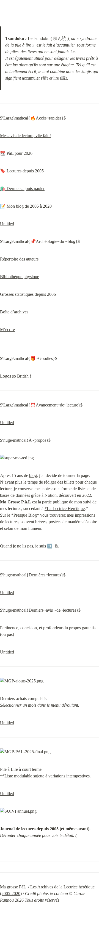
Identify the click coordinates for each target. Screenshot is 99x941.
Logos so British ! (15, 376)
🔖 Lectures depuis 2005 (22, 171)
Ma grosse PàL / (14, 887)
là (56, 546)
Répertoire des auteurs (20, 259)
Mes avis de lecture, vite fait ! (25, 135)
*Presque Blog (24, 515)
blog (33, 475)
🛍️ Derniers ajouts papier (22, 188)
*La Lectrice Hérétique (65, 508)
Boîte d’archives (14, 312)
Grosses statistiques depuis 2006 (28, 294)
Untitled (7, 223)
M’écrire (7, 329)
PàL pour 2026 (19, 153)
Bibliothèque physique (19, 276)
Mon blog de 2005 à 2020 (29, 206)
